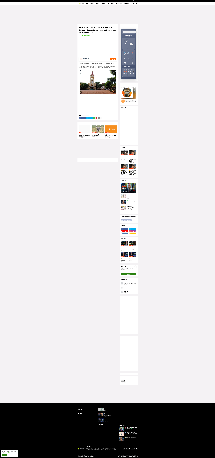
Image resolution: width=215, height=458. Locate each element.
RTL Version (135, 456)
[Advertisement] (107, 14)
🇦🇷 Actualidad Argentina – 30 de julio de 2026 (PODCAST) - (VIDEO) (131, 195)
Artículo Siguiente (115, 163)
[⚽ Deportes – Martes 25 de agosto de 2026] (101, 420)
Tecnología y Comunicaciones (89, 456)
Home (119, 455)
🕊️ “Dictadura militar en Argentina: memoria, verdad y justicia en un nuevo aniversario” (132, 159)
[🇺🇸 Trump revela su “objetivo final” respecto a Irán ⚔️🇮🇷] (121, 429)
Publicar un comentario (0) (98, 159)
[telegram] (134, 449)
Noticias (103, 3)
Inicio (78, 0)
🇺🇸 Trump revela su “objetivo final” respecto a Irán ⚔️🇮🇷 (131, 428)
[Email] (99, 118)
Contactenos (92, 0)
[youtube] (131, 1)
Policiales (83, 25)
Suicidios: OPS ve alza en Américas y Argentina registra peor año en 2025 (84, 135)
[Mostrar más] (101, 118)
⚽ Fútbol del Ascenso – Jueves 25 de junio (124, 248)
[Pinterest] (96, 118)
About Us (122, 455)
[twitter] (127, 449)
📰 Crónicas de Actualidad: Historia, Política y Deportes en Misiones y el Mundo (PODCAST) (131, 208)
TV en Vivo (96, 0)
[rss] (136, 1)
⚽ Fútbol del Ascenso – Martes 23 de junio (124, 259)
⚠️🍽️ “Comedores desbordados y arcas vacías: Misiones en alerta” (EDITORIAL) (132, 172)
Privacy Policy (128, 455)
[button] (134, 3)
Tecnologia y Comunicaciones (87, 455)
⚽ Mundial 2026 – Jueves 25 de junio (132, 247)
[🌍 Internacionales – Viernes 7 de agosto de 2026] (123, 202)
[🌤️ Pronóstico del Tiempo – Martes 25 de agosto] (101, 409)
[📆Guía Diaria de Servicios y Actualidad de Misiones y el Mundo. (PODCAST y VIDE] (101, 414)
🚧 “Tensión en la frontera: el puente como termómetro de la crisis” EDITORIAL (124, 172)
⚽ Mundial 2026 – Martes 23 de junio (132, 259)
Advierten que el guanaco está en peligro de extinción (97, 135)
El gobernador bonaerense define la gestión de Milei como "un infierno (111, 135)
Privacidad (87, 0)
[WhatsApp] (94, 118)
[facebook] (128, 1)
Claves (97, 3)
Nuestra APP (101, 0)
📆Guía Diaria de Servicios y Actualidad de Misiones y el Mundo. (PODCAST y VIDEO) (110, 414)
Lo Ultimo (92, 3)
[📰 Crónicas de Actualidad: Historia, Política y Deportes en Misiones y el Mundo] (123, 208)
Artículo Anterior (81, 163)
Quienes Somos (82, 0)
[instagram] (133, 1)
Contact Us (134, 455)
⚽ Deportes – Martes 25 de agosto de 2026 (110, 420)
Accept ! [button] (4, 454)
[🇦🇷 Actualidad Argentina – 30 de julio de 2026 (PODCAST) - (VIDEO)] (123, 196)
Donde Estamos (111, 3)
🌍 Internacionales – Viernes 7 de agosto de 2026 (131, 201)
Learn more (8, 452)
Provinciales (87, 115)
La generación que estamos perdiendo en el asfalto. (124, 157)
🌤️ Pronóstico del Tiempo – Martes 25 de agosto (110, 409)
